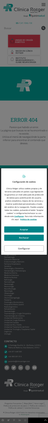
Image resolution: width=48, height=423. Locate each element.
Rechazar (24, 237)
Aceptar (24, 229)
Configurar (24, 248)
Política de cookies (28, 219)
